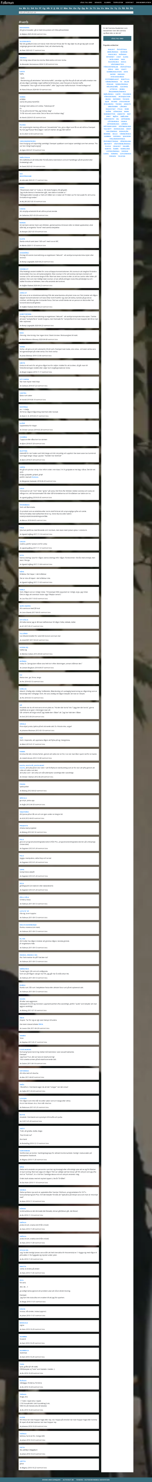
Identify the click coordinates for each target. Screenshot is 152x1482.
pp (79, 8)
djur (107, 102)
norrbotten (109, 114)
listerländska (112, 151)
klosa (22, 1417)
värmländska (112, 82)
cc (28, 8)
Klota (22, 239)
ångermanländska (117, 92)
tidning (114, 154)
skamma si (24, 1351)
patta (22, 1447)
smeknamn (113, 107)
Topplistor (118, 3)
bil (117, 119)
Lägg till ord (86, 3)
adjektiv (121, 114)
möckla (23, 798)
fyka (22, 528)
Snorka (23, 58)
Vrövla (23, 1236)
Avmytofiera (25, 314)
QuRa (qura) (25, 606)
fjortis (108, 149)
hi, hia (22, 939)
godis (106, 154)
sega (22, 883)
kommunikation (114, 72)
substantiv (109, 119)
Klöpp (22, 423)
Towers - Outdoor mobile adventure (93, 1480)
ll (61, 8)
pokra (22, 784)
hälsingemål (112, 87)
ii (51, 8)
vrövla (23, 1223)
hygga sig (24, 1250)
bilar (126, 82)
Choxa (22, 209)
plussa (23, 125)
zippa (22, 870)
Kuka (22, 188)
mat (129, 114)
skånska (122, 54)
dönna (23, 1209)
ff (40, 8)
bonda (23, 223)
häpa (22, 572)
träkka (23, 1394)
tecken (126, 99)
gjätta (23, 1461)
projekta (24, 826)
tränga (23, 1434)
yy (115, 8)
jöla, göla (24, 897)
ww (107, 8)
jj (54, 8)
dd (32, 8)
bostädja (24, 407)
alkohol (124, 87)
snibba (23, 1036)
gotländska (125, 154)
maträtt (108, 144)
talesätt (108, 129)
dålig (110, 69)
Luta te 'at (24, 911)
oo (74, 8)
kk (57, 8)
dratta (23, 1267)
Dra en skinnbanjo (28, 925)
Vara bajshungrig (28, 141)
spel (117, 69)
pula (22, 840)
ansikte (127, 104)
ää (127, 8)
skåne (108, 112)
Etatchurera (25, 1050)
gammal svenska (112, 136)
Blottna (23, 451)
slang (125, 57)
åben (22, 1018)
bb (24, 8)
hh (48, 8)
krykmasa (24, 1071)
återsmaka (25, 505)
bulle (115, 134)
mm (66, 8)
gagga (22, 542)
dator (113, 74)
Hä (21, 705)
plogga (35, 477)
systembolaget (112, 79)
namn (115, 149)
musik (108, 99)
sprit (108, 117)
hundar (123, 52)
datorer (117, 99)
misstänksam (25, 176)
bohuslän (123, 131)
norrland (125, 149)
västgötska (125, 67)
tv (121, 82)
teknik (118, 104)
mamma (107, 134)
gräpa (22, 467)
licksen (23, 1099)
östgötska (122, 49)
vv (102, 8)
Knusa (22, 1309)
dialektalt (110, 109)
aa (20, 8)
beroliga (24, 1323)
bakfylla (125, 79)
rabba (22, 752)
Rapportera (41, 34)
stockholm (124, 102)
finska (124, 121)
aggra (22, 999)
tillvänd (24, 634)
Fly (21, 675)
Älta (21, 1280)
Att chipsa (24, 379)
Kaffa (22, 72)
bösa (22, 1167)
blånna (23, 661)
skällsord (114, 59)
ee (36, 8)
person (112, 156)
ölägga (23, 1381)
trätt (22, 1129)
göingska (117, 112)
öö (131, 8)
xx (111, 8)
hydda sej (24, 647)
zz (119, 8)
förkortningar (111, 67)
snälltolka (25, 157)
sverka (23, 1190)
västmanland (125, 126)
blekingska (113, 62)
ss (91, 8)
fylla (120, 109)
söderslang (125, 141)
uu (98, 8)
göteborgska (113, 124)
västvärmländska (122, 144)
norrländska (121, 84)
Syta (22, 555)
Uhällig (23, 689)
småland (124, 117)
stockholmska (117, 77)
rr (87, 8)
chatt (124, 69)
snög (22, 1085)
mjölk (115, 117)
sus (21, 174)
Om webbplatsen (143, 3)
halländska (111, 131)
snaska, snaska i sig (28, 955)
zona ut (23, 293)
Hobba (22, 97)
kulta (22, 768)
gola (22, 489)
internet (110, 57)
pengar (110, 84)
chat (119, 57)
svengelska (119, 129)
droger (121, 74)
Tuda (22, 1364)
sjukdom (127, 136)
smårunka (24, 969)
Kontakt (130, 3)
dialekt (111, 49)
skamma (23, 1337)
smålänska (109, 94)
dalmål (126, 146)
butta (22, 1115)
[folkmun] (108, 104)
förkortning (110, 97)
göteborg (125, 119)
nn (70, 8)
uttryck (113, 89)
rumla (22, 985)
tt (94, 8)
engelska (112, 54)
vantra (23, 393)
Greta (22, 363)
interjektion (124, 97)
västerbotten (117, 64)
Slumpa (107, 3)
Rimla (22, 590)
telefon (121, 156)
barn (126, 112)
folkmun (127, 94)
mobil (122, 89)
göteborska (113, 121)
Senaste (98, 3)
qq (83, 8)
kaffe (118, 94)
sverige (124, 151)
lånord (123, 107)
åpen (41, 1024)
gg (43, 8)
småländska (112, 52)
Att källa (24, 620)
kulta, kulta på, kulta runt (32, 766)
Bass (22, 333)
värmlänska (125, 134)
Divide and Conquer (51, 1480)
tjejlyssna (24, 812)
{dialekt (117, 146)
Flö (21, 738)
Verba (22, 347)
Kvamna (23, 437)
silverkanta (25, 42)
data (126, 72)
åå (123, 8)
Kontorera (25, 1151)
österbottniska (111, 141)
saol (123, 59)
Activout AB (68, 1480)
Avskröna (24, 253)
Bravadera (24, 28)
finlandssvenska (117, 139)
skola (123, 62)
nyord (114, 102)
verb (127, 109)
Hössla (23, 724)
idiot (128, 129)
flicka (108, 146)
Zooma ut (24, 269)
